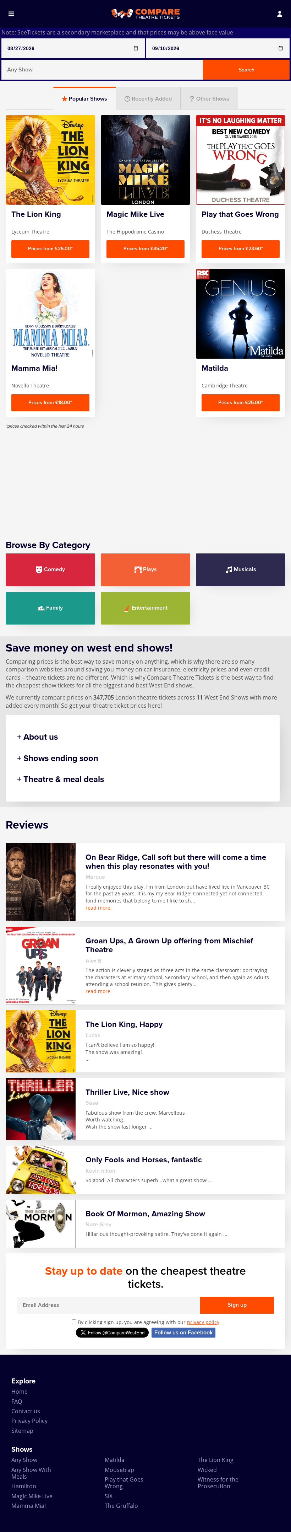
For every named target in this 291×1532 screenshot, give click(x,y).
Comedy (54, 569)
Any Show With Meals (31, 1473)
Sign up (237, 1304)
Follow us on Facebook (183, 1332)
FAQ (16, 1401)
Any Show (24, 1460)
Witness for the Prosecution (218, 1482)
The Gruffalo (121, 1506)
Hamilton (23, 1486)
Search (246, 70)
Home (19, 1392)
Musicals (245, 569)
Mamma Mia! (28, 1506)
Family (54, 607)
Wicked (207, 1470)
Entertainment (150, 607)
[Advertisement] (145, 479)
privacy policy (203, 1322)
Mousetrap (119, 1470)
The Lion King (216, 1460)
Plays (150, 569)
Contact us (25, 1411)
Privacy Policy (29, 1421)
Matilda (115, 1460)
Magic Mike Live (32, 1496)
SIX (108, 1496)
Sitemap (22, 1431)
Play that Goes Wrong (124, 1482)
